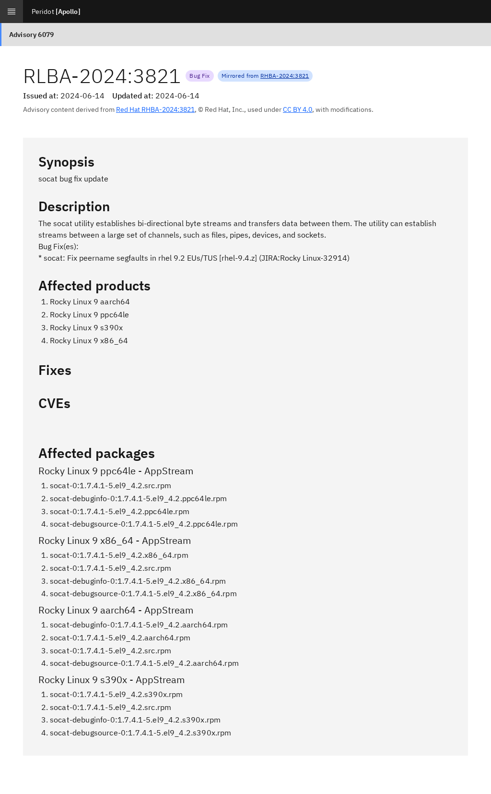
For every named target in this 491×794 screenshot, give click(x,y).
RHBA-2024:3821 (284, 75)
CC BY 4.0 (297, 109)
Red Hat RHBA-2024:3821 (155, 109)
